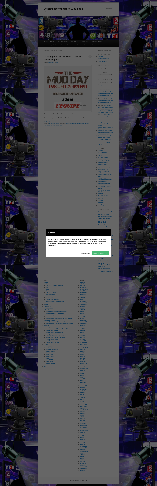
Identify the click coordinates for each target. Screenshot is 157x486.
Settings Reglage (85, 253)
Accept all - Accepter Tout (100, 253)
